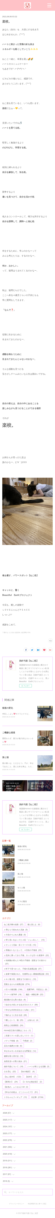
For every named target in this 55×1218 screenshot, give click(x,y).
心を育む (10, 1071)
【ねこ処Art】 (12, 1076)
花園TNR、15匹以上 (37, 989)
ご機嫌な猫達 (8, 732)
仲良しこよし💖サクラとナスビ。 (16, 713)
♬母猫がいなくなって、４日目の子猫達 (23, 950)
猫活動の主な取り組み (15, 999)
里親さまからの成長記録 (17, 984)
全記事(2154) (25, 632)
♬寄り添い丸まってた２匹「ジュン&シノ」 (24, 939)
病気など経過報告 (13, 1025)
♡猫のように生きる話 (15, 1015)
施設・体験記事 (34, 994)
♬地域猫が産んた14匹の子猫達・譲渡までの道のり (25, 962)
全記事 (37, 1097)
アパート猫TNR (13, 994)
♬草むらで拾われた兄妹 (16, 929)
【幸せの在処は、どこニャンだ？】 (21, 1092)
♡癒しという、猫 (13, 1020)
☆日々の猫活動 (13, 989)
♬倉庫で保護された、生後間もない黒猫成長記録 (26, 974)
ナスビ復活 (22, 901)
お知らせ (33, 1020)
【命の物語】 (27, 1071)
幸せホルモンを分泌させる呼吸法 (20, 1051)
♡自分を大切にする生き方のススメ (21, 1004)
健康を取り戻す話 (13, 1056)
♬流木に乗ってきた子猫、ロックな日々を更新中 (26, 955)
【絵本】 (30, 1076)
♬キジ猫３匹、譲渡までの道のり (20, 979)
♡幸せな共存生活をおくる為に (19, 1009)
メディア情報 (11, 1040)
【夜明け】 (11, 1081)
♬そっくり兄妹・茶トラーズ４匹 (20, 944)
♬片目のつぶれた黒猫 (15, 934)
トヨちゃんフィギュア (15, 1097)
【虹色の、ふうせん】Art (16, 1086)
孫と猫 (5, 757)
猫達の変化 (7, 707)
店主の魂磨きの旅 (13, 1045)
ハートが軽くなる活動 (38, 1066)
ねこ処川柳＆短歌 (13, 924)
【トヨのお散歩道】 (32, 1081)
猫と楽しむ (34, 924)
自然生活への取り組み (15, 1061)
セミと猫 (21, 887)
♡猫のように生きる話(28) (11, 632)
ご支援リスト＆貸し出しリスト (18, 1035)
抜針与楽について (13, 1066)
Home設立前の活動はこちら (17, 1030)
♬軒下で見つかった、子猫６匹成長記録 (23, 968)
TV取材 (27, 1040)
